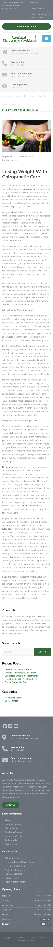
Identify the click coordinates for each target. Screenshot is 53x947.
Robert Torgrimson (29, 505)
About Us (10, 805)
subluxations (8, 529)
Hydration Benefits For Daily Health (21, 679)
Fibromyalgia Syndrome (16, 866)
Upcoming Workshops (15, 836)
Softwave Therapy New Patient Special (40, 16)
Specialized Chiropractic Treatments (21, 675)
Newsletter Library (13, 697)
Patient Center (11, 828)
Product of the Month (15, 881)
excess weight (29, 189)
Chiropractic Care (13, 858)
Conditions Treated (13, 832)
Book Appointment (26, 26)
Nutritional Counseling (15, 870)
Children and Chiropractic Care (19, 669)
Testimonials (34, 2)
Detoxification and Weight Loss (19, 862)
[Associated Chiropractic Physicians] (19, 39)
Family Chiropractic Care (16, 682)
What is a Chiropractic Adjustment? (21, 672)
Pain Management (13, 873)
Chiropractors (8, 467)
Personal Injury (12, 878)
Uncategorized (9, 160)
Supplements (36, 8)
